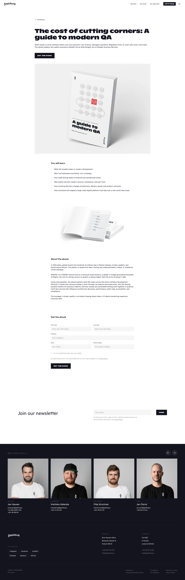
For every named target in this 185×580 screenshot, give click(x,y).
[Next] (174, 452)
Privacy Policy (103, 359)
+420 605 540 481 (108, 550)
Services (133, 4)
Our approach (154, 4)
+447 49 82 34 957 (148, 550)
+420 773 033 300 (56, 510)
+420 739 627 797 (99, 510)
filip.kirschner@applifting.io (102, 508)
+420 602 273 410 (142, 510)
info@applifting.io (108, 553)
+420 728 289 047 (13, 512)
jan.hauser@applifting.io (15, 508)
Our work (143, 4)
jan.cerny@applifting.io (144, 508)
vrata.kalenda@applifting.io (59, 508)
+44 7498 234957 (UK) (14, 510)
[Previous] (168, 452)
